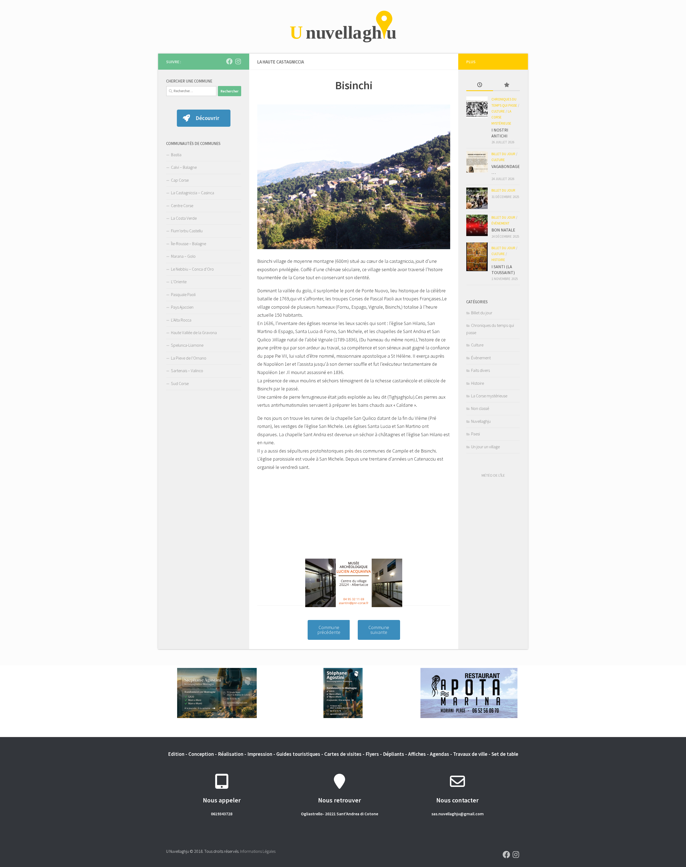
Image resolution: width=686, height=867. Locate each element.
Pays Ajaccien (182, 307)
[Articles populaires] (506, 85)
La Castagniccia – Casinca (192, 192)
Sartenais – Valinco (187, 370)
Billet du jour (503, 154)
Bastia (176, 154)
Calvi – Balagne (184, 167)
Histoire (498, 259)
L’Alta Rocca (181, 320)
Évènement (500, 223)
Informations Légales (257, 851)
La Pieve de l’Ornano (188, 358)
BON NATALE (503, 230)
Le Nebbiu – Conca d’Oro (192, 269)
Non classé (480, 408)
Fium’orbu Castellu (187, 230)
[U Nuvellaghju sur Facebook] (229, 61)
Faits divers (480, 370)
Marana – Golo (183, 256)
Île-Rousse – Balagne (188, 243)
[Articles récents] (479, 85)
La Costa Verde (184, 218)
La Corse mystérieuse (501, 117)
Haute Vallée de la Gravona (194, 332)
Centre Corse (182, 205)
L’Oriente (179, 281)
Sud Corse (180, 383)
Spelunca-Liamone (187, 345)
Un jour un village (485, 446)
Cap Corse (180, 180)
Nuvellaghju (481, 421)
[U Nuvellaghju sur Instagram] (238, 61)
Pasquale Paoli (183, 294)
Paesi (475, 433)
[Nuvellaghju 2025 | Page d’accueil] (343, 27)
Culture (498, 111)
